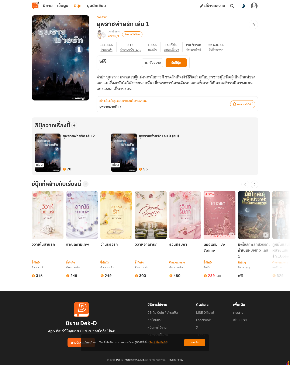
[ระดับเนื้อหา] (173, 47)
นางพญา (113, 36)
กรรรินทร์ (277, 267)
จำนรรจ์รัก (109, 245)
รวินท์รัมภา (178, 245)
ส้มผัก (207, 267)
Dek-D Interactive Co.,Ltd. (130, 360)
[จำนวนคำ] (108, 47)
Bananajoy (244, 267)
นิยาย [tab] (48, 6)
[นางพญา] (101, 34)
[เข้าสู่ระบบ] (254, 6)
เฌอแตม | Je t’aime (214, 248)
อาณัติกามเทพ (77, 245)
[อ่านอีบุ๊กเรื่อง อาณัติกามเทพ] (82, 215)
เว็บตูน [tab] (62, 6)
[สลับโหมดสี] (243, 6)
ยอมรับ (194, 342)
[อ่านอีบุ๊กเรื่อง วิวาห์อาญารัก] (151, 215)
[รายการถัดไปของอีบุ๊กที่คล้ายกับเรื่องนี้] (254, 184)
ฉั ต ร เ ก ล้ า (38, 267)
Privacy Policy (175, 360)
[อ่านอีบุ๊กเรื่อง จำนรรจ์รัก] (116, 215)
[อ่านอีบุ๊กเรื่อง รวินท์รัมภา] (185, 215)
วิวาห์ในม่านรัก (43, 245)
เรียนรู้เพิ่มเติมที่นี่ (158, 342)
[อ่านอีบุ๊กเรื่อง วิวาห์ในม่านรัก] (47, 215)
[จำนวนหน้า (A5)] (132, 47)
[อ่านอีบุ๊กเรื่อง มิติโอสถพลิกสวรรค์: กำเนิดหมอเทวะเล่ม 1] (254, 215)
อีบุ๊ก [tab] (78, 6)
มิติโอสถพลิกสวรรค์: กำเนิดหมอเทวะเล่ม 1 (254, 251)
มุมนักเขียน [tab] (96, 6)
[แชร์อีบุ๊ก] (253, 24)
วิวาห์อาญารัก (146, 245)
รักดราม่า (102, 17)
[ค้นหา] (232, 6)
